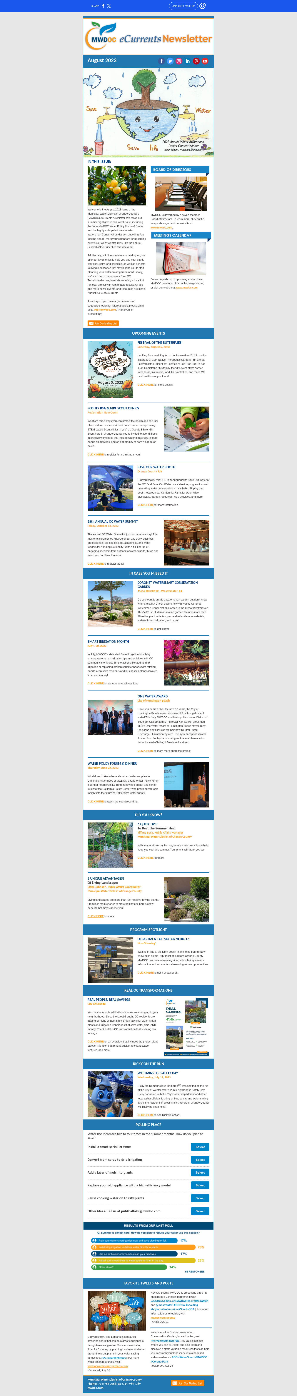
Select (200, 1147)
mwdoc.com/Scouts (163, 1317)
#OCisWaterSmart (183, 1357)
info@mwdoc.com (105, 309)
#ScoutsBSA (187, 1309)
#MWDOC (201, 1357)
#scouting (192, 1305)
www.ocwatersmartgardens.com (108, 1366)
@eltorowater (199, 1301)
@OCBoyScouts (161, 1301)
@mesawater (164, 1305)
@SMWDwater (181, 1301)
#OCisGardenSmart (113, 1357)
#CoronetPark (159, 1361)
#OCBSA (180, 1305)
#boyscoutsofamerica (165, 1309)
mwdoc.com (95, 1388)
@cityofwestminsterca (165, 1340)
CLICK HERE (146, 384)
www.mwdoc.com (161, 227)
